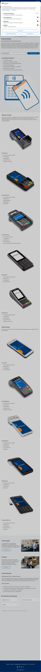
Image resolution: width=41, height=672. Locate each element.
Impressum (14, 10)
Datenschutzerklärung (6, 10)
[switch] (38, 17)
